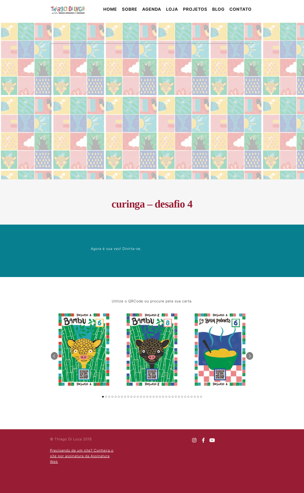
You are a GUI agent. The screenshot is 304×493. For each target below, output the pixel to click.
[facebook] (203, 440)
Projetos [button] (195, 9)
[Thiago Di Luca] (67, 13)
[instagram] (194, 440)
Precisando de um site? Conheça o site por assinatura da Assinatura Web (81, 456)
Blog (218, 9)
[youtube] (212, 440)
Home (110, 9)
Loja (172, 9)
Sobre (129, 9)
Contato (240, 9)
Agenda (151, 9)
